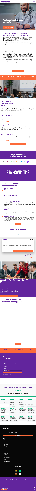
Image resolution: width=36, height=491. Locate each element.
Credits (3, 479)
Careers (5, 455)
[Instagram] (16, 466)
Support (7, 479)
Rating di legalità (6, 459)
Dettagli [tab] (18, 241)
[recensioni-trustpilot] (18, 390)
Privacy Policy (9, 370)
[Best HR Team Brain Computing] (16, 471)
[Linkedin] (15, 466)
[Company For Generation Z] (16, 474)
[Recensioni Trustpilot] (20, 471)
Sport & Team (6, 445)
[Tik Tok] (20, 466)
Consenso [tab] (7, 241)
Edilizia (5, 439)
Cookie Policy (21, 479)
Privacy (17, 479)
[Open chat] (34, 487)
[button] (0, 161)
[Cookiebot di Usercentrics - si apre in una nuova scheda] (30, 239)
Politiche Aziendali (12, 479)
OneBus (5, 253)
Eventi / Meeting (6, 444)
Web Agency (5, 454)
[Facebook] (18, 466)
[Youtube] (19, 466)
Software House (6, 453)
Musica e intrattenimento (7, 446)
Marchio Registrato (7, 461)
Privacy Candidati (27, 479)
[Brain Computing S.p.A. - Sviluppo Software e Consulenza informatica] (5, 1)
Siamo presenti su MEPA (7, 457)
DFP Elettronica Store (16, 254)
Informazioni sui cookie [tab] (28, 241)
